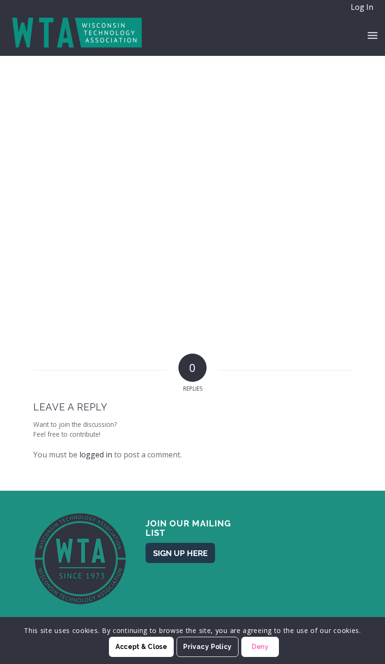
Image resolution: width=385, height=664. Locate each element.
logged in (95, 454)
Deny (260, 646)
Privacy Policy (207, 646)
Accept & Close (141, 646)
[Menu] (372, 34)
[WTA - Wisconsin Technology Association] (78, 35)
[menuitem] (361, 7)
